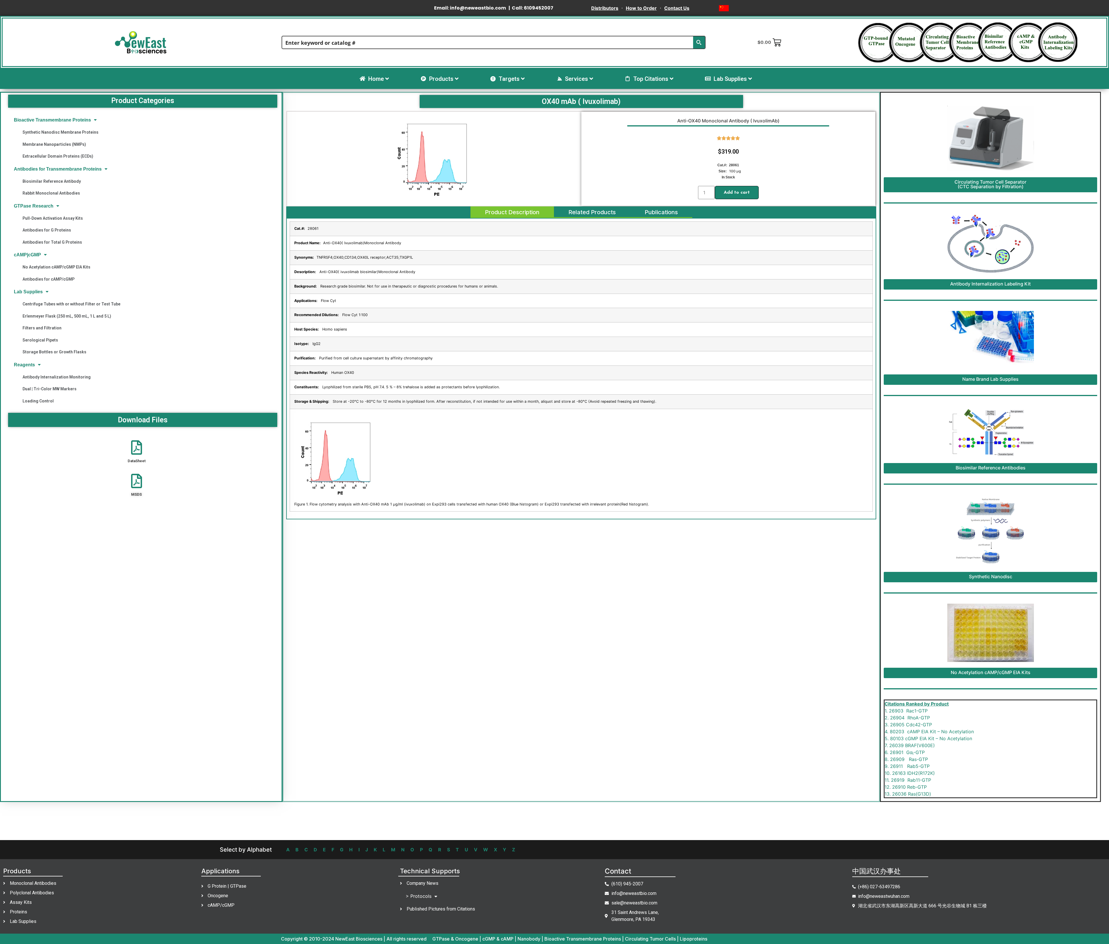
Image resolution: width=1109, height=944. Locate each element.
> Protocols (418, 896)
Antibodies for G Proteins (47, 230)
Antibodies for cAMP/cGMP (49, 279)
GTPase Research (33, 206)
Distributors (604, 8)
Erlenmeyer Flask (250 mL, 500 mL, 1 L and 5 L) (67, 316)
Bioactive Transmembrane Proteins (52, 119)
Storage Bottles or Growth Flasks (54, 352)
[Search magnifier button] (699, 42)
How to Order (641, 8)
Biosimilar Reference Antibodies (991, 468)
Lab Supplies (28, 291)
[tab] (512, 212)
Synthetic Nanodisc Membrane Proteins (60, 132)
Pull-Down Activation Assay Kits (53, 218)
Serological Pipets (40, 340)
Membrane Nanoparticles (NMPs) (54, 144)
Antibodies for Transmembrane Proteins (58, 169)
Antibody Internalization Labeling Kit (990, 284)
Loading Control (38, 401)
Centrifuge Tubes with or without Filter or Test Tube (71, 304)
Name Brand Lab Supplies (990, 379)
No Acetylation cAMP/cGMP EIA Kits (56, 267)
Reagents (24, 364)
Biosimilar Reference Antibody (52, 181)
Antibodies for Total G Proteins (52, 242)
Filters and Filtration (42, 328)
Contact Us (676, 8)
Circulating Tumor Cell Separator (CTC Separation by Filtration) (990, 184)
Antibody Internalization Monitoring (57, 377)
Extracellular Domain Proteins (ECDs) (58, 156)
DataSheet (137, 461)
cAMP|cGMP (27, 254)
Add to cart (737, 192)
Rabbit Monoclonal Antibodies (51, 193)
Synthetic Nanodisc (990, 576)
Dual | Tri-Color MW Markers (50, 389)
